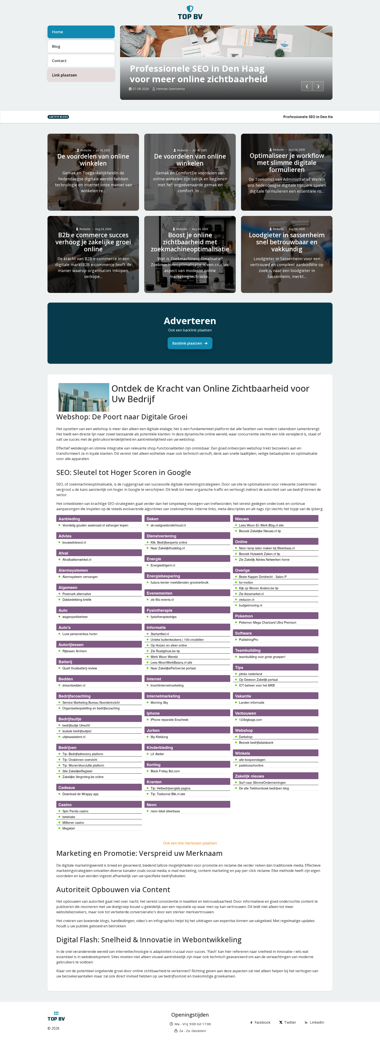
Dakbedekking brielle (76, 599)
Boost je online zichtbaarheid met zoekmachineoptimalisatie (190, 241)
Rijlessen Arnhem (74, 651)
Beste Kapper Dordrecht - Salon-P (263, 576)
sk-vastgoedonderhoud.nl (168, 525)
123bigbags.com (250, 719)
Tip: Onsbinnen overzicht (79, 759)
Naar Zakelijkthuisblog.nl (168, 548)
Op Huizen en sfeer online (169, 645)
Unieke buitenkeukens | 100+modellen (177, 639)
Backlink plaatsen (187, 343)
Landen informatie (251, 702)
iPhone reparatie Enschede (169, 719)
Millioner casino (73, 822)
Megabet (68, 828)
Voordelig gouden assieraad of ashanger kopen (95, 525)
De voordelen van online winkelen (93, 160)
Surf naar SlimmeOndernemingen (262, 782)
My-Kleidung (159, 736)
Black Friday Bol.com (165, 771)
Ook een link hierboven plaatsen (190, 843)
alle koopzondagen (252, 759)
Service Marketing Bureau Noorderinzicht (91, 702)
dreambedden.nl (73, 685)
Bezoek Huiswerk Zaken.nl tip (259, 554)
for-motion (246, 582)
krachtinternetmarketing (167, 685)
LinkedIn (317, 1022)
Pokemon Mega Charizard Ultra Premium (267, 622)
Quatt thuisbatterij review (79, 668)
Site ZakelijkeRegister (77, 771)
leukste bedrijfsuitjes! (76, 731)
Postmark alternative (76, 594)
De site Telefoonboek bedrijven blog (264, 788)
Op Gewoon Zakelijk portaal (258, 679)
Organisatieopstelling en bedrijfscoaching (91, 708)
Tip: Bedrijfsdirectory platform (82, 754)
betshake (68, 817)
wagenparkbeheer (75, 616)
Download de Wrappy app (80, 794)
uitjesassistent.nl (73, 736)
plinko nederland (250, 674)
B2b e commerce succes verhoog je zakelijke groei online (93, 241)
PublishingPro (248, 639)
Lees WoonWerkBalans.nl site (171, 662)
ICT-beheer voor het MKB (257, 685)
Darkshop (245, 736)
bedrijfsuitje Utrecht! (76, 725)
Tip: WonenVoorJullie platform (83, 765)
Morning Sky (159, 702)
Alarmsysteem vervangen (80, 576)
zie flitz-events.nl (162, 599)
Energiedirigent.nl (163, 565)
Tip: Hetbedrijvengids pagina (170, 788)
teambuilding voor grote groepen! (262, 656)
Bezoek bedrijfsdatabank (256, 742)
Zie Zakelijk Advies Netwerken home (264, 559)
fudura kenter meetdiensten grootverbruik (179, 582)
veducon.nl (246, 599)
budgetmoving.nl (250, 605)
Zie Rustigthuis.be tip (165, 651)
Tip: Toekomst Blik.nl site (168, 794)
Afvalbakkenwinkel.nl (76, 559)
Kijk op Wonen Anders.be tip (258, 588)
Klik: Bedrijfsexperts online (169, 542)
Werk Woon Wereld (164, 656)
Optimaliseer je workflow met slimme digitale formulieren (287, 162)
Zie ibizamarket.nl (251, 594)
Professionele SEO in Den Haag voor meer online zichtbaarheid (199, 73)
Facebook (262, 1022)
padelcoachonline (251, 765)
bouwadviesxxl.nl (74, 542)
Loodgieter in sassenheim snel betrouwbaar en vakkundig (287, 241)
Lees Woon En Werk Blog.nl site (261, 525)
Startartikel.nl (160, 634)
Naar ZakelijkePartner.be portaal (173, 668)
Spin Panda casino (75, 811)
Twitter (290, 1022)
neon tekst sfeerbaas (165, 811)
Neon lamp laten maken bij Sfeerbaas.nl (267, 548)
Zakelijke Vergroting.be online (83, 776)
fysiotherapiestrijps (164, 616)
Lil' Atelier (157, 754)
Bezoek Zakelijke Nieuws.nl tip (260, 531)
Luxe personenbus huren (79, 634)
